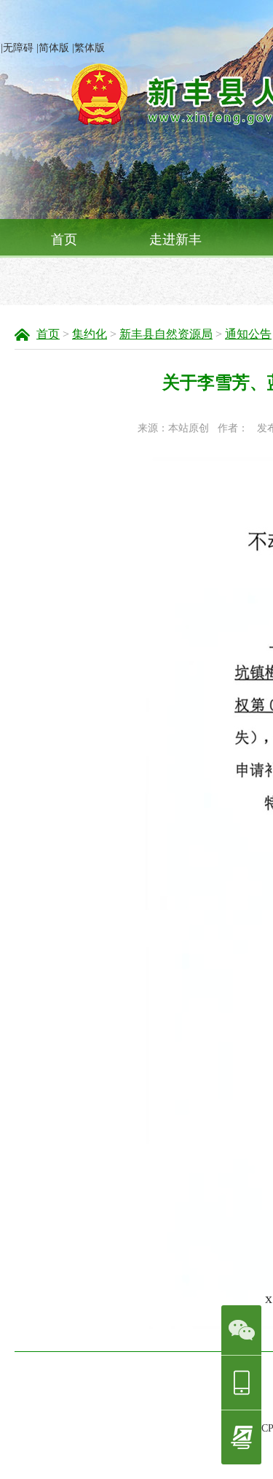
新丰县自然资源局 (166, 334)
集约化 (89, 334)
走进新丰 (175, 239)
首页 (64, 239)
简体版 (54, 47)
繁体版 (89, 47)
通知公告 (248, 334)
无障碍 (18, 47)
